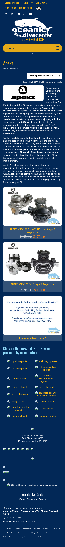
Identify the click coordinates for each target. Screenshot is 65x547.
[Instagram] (18, 14)
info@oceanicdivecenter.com (20, 521)
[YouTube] (30, 14)
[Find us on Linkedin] (14, 450)
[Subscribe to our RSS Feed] (19, 450)
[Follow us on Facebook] (5, 450)
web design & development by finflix (28, 537)
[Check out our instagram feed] (32, 450)
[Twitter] (12, 14)
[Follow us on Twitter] (10, 450)
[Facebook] (6, 14)
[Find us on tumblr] (28, 450)
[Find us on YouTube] (23, 450)
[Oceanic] (32, 27)
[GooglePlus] (24, 14)
